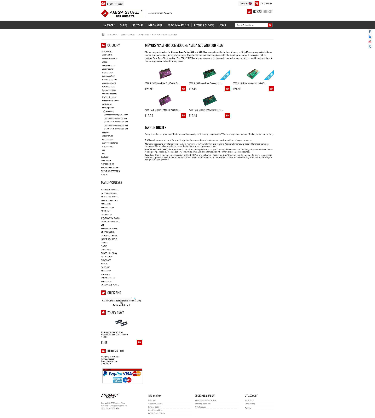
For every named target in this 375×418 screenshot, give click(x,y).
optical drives (107, 136)
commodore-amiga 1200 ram (116, 122)
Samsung (105, 267)
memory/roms (127, 35)
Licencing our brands (156, 413)
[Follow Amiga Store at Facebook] (370, 31)
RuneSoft (106, 260)
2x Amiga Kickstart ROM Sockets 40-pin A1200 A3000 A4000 (114, 334)
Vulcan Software (110, 285)
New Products (200, 407)
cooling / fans (107, 72)
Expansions (143, 35)
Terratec (105, 274)
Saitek (104, 264)
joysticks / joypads (109, 94)
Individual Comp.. (109, 239)
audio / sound (107, 69)
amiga (104, 62)
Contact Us (106, 363)
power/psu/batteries (110, 143)
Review (248, 408)
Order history (250, 404)
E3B (102, 225)
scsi (103, 150)
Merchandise (107, 164)
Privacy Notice (107, 359)
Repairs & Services (110, 171)
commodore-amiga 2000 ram (116, 125)
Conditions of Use (109, 361)
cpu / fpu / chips (108, 76)
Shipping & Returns (110, 356)
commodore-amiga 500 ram (116, 115)
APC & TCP (105, 211)
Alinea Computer (109, 200)
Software (106, 161)
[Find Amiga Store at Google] (370, 46)
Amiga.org (106, 204)
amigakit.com (107, 207)
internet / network (109, 90)
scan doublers (108, 146)
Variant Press (108, 278)
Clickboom (106, 214)
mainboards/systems (110, 101)
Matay (104, 246)
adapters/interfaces (109, 58)
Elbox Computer (109, 228)
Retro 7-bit (106, 257)
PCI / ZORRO (107, 139)
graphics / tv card (109, 83)
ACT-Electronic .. (109, 193)
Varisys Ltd (106, 281)
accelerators (107, 55)
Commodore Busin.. (110, 218)
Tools (104, 175)
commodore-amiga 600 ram (116, 118)
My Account (249, 401)
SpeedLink (106, 271)
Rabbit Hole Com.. (109, 253)
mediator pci (107, 104)
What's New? (115, 312)
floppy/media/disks (109, 80)
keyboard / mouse (109, 97)
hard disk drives (108, 87)
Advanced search (155, 404)
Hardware (112, 35)
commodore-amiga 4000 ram (116, 129)
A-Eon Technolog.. (110, 190)
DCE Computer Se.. (110, 221)
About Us (152, 401)
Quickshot (106, 250)
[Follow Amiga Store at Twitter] (370, 36)
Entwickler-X (107, 232)
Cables (104, 157)
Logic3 (104, 243)
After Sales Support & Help (205, 401)
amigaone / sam (108, 65)
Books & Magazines (110, 168)
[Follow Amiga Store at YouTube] (370, 41)
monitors (105, 132)
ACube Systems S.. (110, 197)
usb (103, 153)
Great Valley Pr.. (109, 236)
